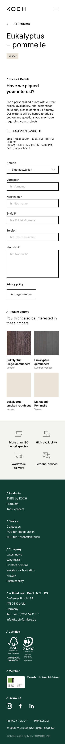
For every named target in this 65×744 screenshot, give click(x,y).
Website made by (28, 735)
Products (12, 504)
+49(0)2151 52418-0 (25, 614)
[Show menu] (56, 9)
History (11, 575)
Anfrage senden (21, 294)
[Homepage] (16, 9)
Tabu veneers (15, 509)
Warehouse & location (21, 570)
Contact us (14, 526)
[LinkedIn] (31, 706)
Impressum (41, 720)
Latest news (14, 554)
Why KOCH (14, 560)
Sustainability (15, 581)
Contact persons (17, 565)
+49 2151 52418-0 (27, 131)
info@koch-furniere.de (21, 619)
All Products (22, 23)
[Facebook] (20, 706)
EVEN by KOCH (17, 498)
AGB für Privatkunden (20, 531)
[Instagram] (9, 706)
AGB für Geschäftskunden (23, 537)
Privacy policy (15, 284)
